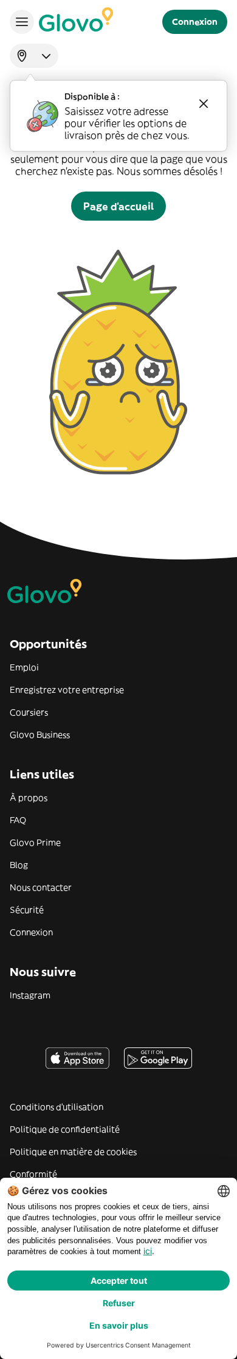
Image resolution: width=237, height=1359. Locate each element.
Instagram (30, 995)
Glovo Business (40, 734)
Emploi (24, 667)
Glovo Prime (35, 842)
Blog (19, 865)
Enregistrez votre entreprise (67, 689)
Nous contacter (41, 887)
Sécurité (27, 909)
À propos (28, 797)
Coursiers (29, 712)
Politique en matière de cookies (73, 1151)
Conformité (33, 1174)
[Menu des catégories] (22, 22)
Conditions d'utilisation (56, 1106)
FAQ (18, 820)
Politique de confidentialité (65, 1129)
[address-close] (203, 104)
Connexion (31, 932)
